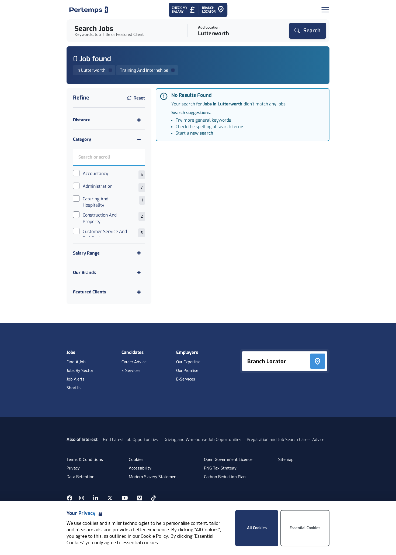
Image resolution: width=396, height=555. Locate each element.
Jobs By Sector (80, 371)
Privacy (73, 468)
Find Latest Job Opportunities (130, 439)
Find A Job (76, 362)
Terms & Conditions (85, 460)
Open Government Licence (228, 460)
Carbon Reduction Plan (225, 477)
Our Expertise (188, 362)
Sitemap (286, 460)
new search (201, 133)
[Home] (88, 10)
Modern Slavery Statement (153, 477)
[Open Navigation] (325, 9)
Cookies (136, 460)
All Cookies (257, 527)
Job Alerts (75, 379)
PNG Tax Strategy (220, 468)
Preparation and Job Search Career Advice (285, 439)
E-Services (130, 371)
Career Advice (134, 362)
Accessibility (140, 468)
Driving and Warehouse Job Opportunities (202, 439)
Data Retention (81, 477)
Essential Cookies (305, 527)
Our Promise (187, 371)
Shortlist (74, 388)
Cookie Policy (154, 536)
